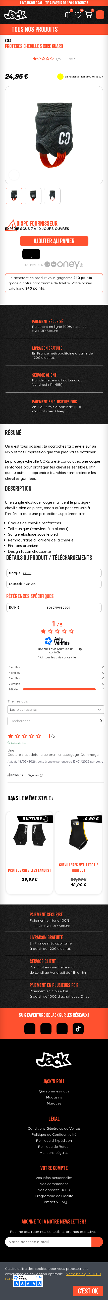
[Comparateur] (68, 15)
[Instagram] (45, 1028)
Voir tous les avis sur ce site (57, 657)
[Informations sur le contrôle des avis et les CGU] (80, 649)
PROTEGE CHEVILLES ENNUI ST (29, 870)
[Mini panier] (88, 15)
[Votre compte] (100, 14)
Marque (15, 573)
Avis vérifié (18, 742)
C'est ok (88, 1291)
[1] (97, 1242)
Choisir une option (83, 846)
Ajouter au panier (54, 241)
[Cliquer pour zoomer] (14, 175)
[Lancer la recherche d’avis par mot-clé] (101, 721)
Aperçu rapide (44, 836)
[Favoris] (78, 15)
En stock (15, 584)
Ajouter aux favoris (31, 254)
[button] (10, 135)
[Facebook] (29, 1028)
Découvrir (34, 846)
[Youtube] (62, 1028)
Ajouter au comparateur (14, 836)
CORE (8, 41)
